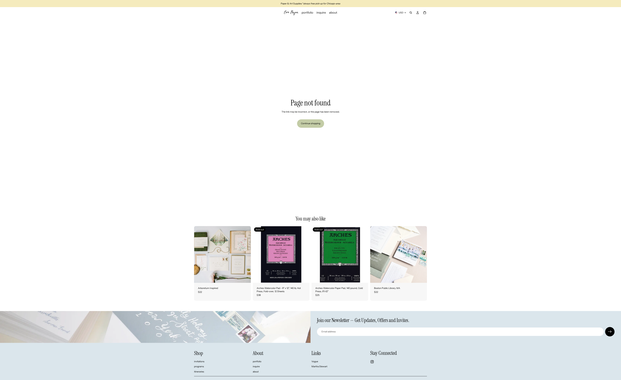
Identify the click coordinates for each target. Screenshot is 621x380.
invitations (199, 361)
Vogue (314, 361)
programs (199, 366)
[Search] (410, 12)
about (256, 371)
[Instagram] (372, 362)
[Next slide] (246, 254)
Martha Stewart (319, 366)
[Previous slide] (199, 254)
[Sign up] (610, 331)
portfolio (257, 361)
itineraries (199, 371)
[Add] (246, 278)
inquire (256, 366)
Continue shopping (310, 123)
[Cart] (424, 12)
